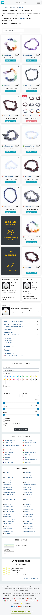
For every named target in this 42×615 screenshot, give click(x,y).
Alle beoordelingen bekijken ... (29, 578)
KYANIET (27, 504)
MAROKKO (9, 452)
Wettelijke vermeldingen (14, 586)
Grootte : (5, 412)
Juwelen (14, 7)
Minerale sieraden (11, 334)
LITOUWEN (29, 450)
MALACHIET (8, 509)
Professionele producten (14, 355)
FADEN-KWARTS (9, 492)
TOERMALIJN (28, 526)
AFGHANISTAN (9, 440)
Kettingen (8, 340)
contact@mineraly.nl (16, 595)
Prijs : (4, 400)
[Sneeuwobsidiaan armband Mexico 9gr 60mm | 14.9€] (31, 74)
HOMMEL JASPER (10, 499)
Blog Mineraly (8, 593)
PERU (27, 454)
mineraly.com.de (33, 598)
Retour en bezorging (11, 588)
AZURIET (7, 482)
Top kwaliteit (9, 353)
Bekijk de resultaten (21, 429)
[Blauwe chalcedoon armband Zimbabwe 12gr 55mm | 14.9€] (31, 135)
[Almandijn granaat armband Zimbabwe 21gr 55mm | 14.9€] (31, 165)
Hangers (8, 342)
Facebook (18, 593)
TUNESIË (8, 459)
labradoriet (8, 146)
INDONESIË (9, 450)
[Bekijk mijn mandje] (20, 3)
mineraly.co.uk (20, 598)
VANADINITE (28, 528)
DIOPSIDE (27, 487)
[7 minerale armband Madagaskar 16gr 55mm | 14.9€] (10, 74)
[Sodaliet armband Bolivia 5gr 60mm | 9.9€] (10, 195)
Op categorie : (7, 367)
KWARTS (7, 504)
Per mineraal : (7, 393)
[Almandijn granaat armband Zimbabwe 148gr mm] (31, 104)
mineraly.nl (31, 600)
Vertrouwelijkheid (28, 586)
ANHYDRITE (28, 477)
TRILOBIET (8, 528)
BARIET (27, 482)
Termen (4, 586)
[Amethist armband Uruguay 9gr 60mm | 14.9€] (31, 43)
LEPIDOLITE (28, 506)
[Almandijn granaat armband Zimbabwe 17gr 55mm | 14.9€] (10, 104)
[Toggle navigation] (38, 3)
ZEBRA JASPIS (9, 533)
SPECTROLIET (28, 523)
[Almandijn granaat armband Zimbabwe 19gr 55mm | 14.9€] (31, 256)
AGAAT (7, 472)
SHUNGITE (8, 523)
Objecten (8, 329)
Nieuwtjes (7, 351)
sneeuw (27, 85)
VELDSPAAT (8, 531)
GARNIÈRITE (8, 494)
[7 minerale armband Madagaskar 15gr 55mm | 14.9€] (10, 43)
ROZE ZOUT (28, 519)
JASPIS (7, 502)
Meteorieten (9, 346)
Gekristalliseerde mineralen (15, 327)
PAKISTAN (8, 457)
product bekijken (10, 60)
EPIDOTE (27, 489)
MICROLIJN (28, 509)
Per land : (25, 393)
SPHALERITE (8, 526)
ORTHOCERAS (9, 511)
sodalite (6, 206)
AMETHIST (28, 475)
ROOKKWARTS (9, 519)
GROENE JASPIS (9, 497)
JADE (26, 499)
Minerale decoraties (12, 324)
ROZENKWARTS (9, 521)
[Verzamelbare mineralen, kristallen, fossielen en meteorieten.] (2, 3)
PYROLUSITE (28, 514)
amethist (7, 55)
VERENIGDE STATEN (31, 459)
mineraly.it (9, 600)
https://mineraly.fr (30, 595)
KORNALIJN (28, 502)
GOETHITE (28, 494)
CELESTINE (8, 487)
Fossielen (8, 332)
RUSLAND (28, 457)
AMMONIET (8, 477)
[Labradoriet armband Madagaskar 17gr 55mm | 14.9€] (10, 135)
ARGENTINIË (29, 440)
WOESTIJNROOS (29, 531)
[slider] (4, 403)
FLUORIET (28, 492)
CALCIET (7, 484)
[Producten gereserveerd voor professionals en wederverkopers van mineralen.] (39, 115)
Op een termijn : (7, 386)
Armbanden (9, 338)
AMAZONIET (28, 472)
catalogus (6, 7)
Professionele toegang (25, 588)
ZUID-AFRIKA (9, 462)
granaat (6, 115)
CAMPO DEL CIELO (30, 484)
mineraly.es (20, 600)
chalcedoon (29, 146)
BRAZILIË (8, 442)
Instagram (27, 593)
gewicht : (5, 406)
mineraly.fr (8, 598)
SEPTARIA (27, 521)
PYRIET (7, 514)
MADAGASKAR (30, 452)
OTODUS (27, 511)
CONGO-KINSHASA (30, 442)
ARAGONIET (28, 480)
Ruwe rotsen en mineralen (14, 322)
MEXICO (8, 454)
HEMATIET (28, 497)
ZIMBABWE (28, 462)
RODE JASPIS (28, 516)
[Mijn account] (16, 3)
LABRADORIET (9, 506)
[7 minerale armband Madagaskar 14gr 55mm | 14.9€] (31, 225)
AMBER (7, 475)
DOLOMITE (8, 489)
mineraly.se (26, 603)
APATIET (7, 480)
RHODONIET (8, 516)
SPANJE (28, 445)
